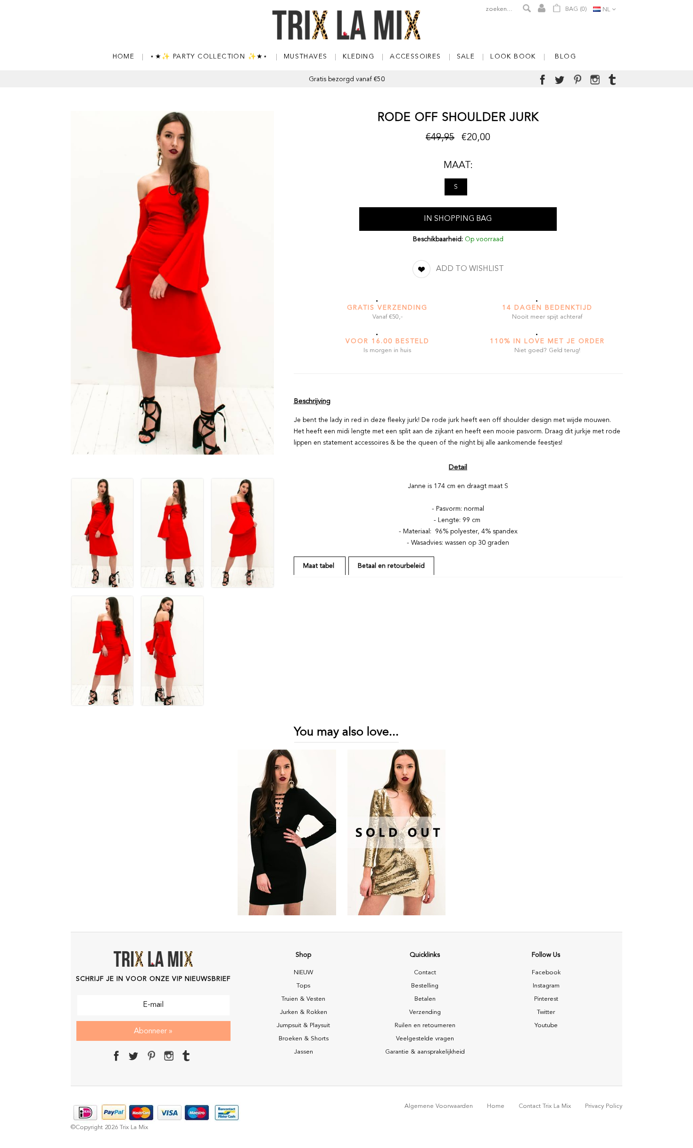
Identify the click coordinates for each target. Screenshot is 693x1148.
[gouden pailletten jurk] (396, 916)
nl (606, 10)
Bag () (575, 9)
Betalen (425, 999)
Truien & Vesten (303, 999)
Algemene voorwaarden (438, 1106)
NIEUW (303, 973)
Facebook (546, 973)
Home (495, 1106)
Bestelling (424, 986)
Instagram (546, 986)
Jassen (303, 1052)
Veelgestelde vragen (425, 1039)
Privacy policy (603, 1106)
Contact (425, 973)
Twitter (546, 1012)
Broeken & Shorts (304, 1039)
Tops (303, 986)
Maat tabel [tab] (319, 566)
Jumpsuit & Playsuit (303, 1025)
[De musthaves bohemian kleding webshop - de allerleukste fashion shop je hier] (346, 26)
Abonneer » (153, 1031)
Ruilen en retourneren (425, 1025)
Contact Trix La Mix (545, 1106)
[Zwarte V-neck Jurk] (287, 916)
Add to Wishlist (470, 269)
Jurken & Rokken (303, 1012)
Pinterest (546, 999)
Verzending (425, 1012)
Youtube (546, 1025)
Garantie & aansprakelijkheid (425, 1052)
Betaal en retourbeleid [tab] (391, 566)
